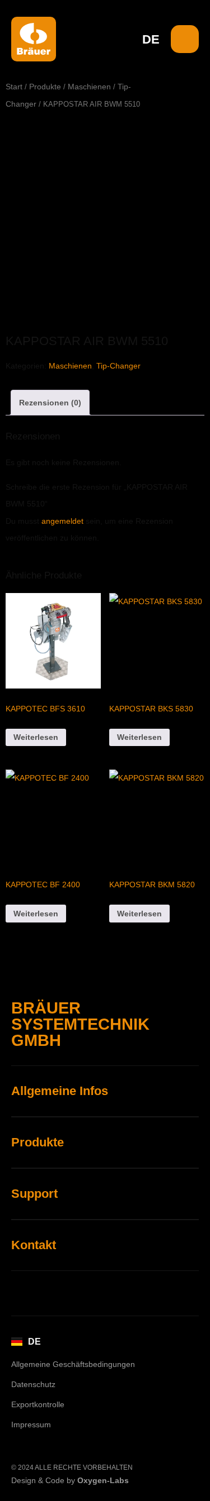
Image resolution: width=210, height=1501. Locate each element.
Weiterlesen (35, 737)
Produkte (45, 86)
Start (14, 86)
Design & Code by (70, 1480)
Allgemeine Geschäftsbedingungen (73, 1364)
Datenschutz (33, 1384)
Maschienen (89, 86)
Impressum (31, 1424)
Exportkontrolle (37, 1404)
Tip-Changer (118, 365)
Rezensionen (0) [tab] (50, 402)
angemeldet (62, 521)
